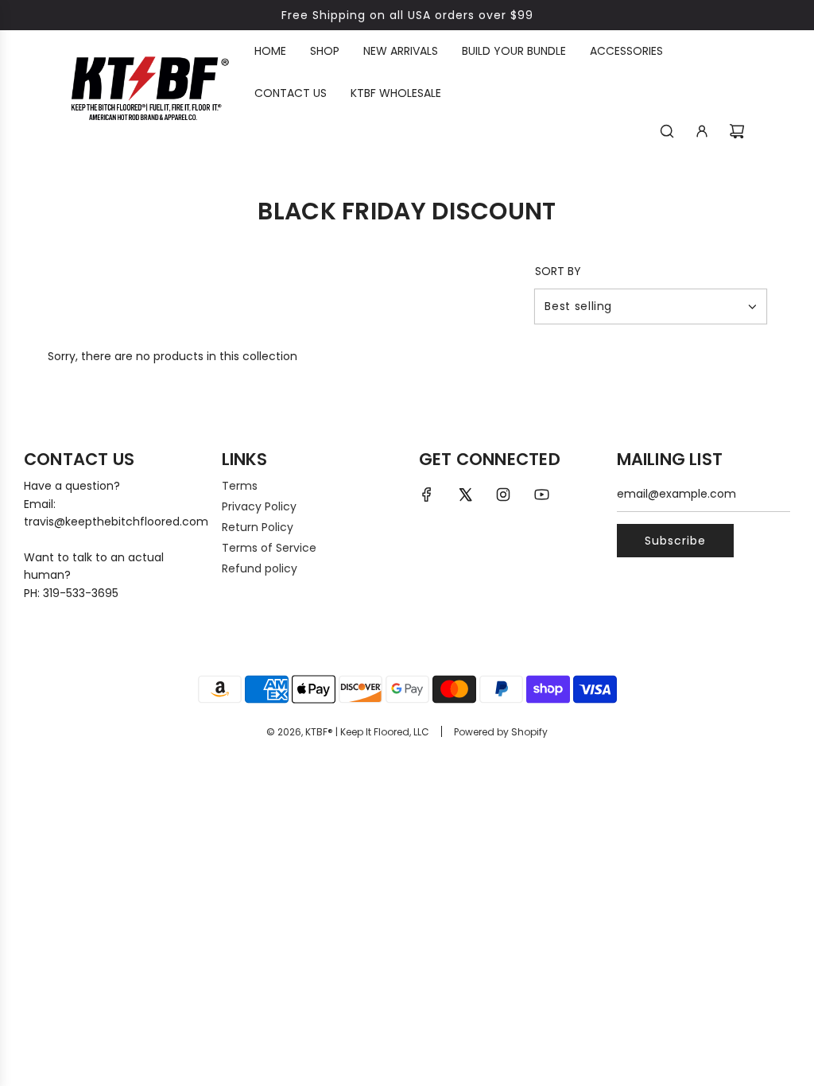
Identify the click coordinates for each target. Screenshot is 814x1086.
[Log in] (701, 131)
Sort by (558, 271)
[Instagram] (503, 494)
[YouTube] (541, 494)
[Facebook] (426, 494)
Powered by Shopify (501, 732)
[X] (465, 494)
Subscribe (675, 541)
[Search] (666, 131)
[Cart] (736, 131)
